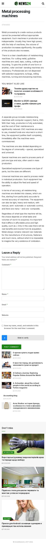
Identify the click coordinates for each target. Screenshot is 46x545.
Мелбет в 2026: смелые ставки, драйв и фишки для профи (27, 103)
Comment (6, 265)
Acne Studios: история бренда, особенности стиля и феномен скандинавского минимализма (26, 405)
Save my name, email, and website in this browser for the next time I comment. (21, 327)
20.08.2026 (6, 463)
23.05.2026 (18, 96)
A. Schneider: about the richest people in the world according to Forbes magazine (26, 385)
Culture (7, 518)
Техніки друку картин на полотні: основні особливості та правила (28, 91)
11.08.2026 (6, 529)
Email (5, 304)
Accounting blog (10, 396)
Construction (9, 485)
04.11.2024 (17, 358)
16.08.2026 (6, 496)
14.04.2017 (8, 398)
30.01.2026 (18, 109)
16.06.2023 (17, 378)
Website (5, 315)
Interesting (8, 452)
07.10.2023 (17, 391)
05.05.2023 (17, 368)
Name (5, 294)
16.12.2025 (17, 411)
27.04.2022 (6, 25)
